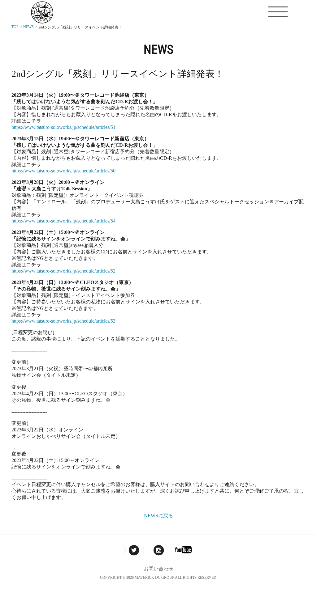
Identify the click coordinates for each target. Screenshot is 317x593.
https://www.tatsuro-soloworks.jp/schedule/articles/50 (63, 170)
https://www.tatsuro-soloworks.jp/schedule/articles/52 (63, 270)
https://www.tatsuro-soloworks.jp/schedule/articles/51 (63, 127)
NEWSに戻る (158, 515)
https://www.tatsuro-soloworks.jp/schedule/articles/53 (63, 321)
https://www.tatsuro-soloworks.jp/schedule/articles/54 (63, 220)
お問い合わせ (158, 568)
